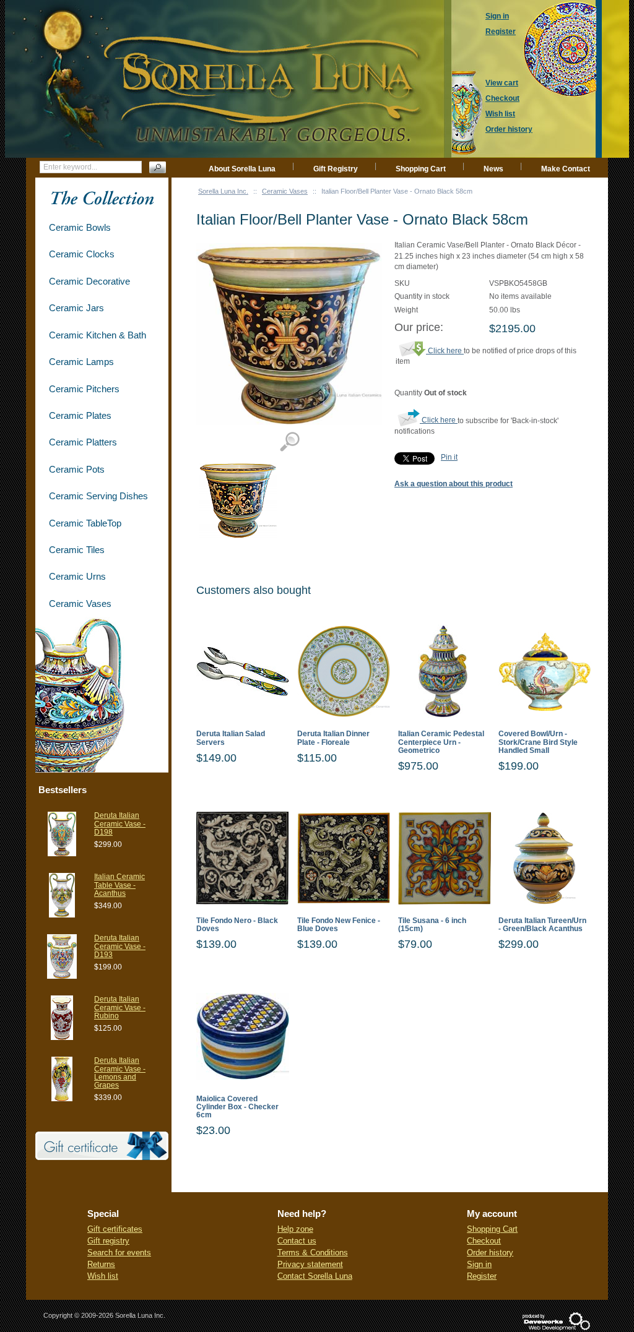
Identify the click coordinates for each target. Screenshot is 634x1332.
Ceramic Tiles (77, 549)
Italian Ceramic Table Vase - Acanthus (119, 884)
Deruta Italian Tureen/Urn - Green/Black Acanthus (542, 925)
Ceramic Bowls (80, 227)
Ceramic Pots (77, 469)
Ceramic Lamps (81, 361)
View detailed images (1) (289, 442)
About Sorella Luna (242, 169)
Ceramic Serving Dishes (98, 496)
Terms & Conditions (312, 1252)
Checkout (484, 1240)
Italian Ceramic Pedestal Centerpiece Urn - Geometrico (441, 742)
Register (482, 1276)
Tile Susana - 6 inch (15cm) (432, 925)
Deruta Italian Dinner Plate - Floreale (333, 738)
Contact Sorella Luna (314, 1276)
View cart (501, 83)
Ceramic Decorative (89, 281)
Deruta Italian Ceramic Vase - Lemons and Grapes (119, 1072)
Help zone (295, 1229)
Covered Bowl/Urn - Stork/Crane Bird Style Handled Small (538, 742)
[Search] (157, 167)
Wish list (102, 1276)
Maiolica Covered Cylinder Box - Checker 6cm (237, 1107)
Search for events (119, 1252)
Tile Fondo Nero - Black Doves (237, 925)
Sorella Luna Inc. (223, 191)
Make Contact (565, 169)
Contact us (296, 1240)
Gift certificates (114, 1229)
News (493, 169)
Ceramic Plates (80, 415)
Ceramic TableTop (85, 523)
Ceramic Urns (77, 576)
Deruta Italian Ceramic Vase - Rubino (119, 1007)
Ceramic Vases (285, 191)
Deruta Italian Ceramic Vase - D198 (119, 823)
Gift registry (108, 1240)
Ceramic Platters (83, 442)
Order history (490, 1252)
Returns (101, 1264)
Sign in (479, 1264)
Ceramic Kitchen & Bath (97, 335)
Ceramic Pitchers (84, 389)
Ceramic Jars (76, 308)
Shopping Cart (421, 169)
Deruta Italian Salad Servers (230, 738)
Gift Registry (335, 169)
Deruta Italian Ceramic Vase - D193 (119, 946)
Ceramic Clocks (82, 254)
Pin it (449, 457)
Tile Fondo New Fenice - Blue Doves (338, 925)
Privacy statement (310, 1264)
